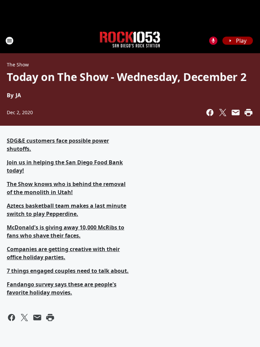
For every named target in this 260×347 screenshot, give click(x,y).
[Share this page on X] (223, 112)
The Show (18, 64)
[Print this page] (248, 112)
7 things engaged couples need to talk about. (68, 270)
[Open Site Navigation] (9, 41)
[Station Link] (130, 40)
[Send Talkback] (213, 41)
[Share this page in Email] (235, 112)
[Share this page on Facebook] (210, 112)
